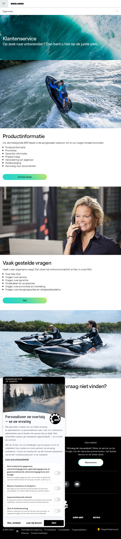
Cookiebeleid (64, 529)
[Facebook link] (66, 483)
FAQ (25, 300)
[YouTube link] (77, 483)
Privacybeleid (50, 529)
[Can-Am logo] (78, 517)
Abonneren (91, 462)
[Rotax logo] (96, 517)
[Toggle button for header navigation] (4, 3)
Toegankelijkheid (79, 529)
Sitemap (24, 532)
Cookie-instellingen (39, 532)
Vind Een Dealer (25, 176)
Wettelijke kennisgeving (31, 529)
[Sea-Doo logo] (17, 3)
